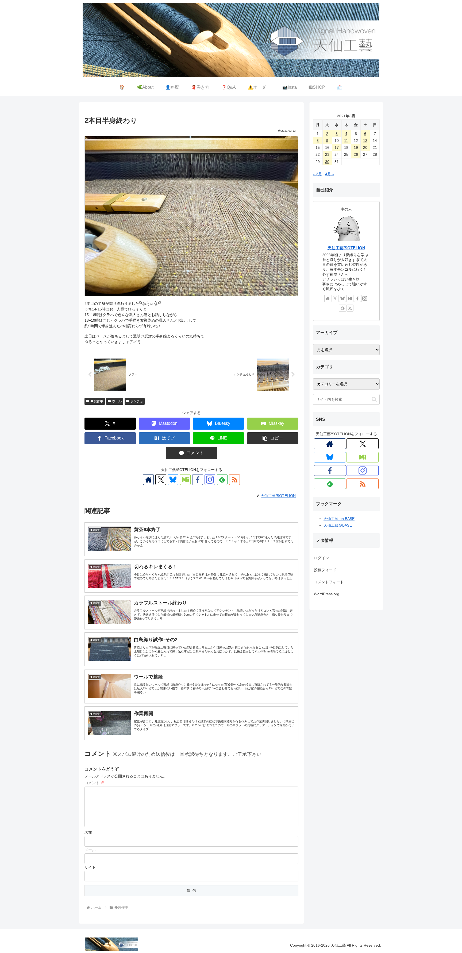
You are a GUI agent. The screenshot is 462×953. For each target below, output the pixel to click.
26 (356, 154)
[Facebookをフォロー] (197, 479)
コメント (94, 783)
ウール (117, 401)
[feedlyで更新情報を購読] (222, 479)
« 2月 (317, 174)
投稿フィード (325, 570)
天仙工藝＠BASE (338, 525)
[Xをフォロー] (160, 479)
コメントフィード (329, 582)
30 (327, 162)
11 (346, 140)
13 (365, 140)
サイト (90, 867)
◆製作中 (96, 401)
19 (356, 147)
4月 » (329, 174)
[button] (272, 438)
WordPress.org (326, 594)
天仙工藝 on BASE (339, 518)
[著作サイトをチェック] (148, 479)
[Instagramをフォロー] (210, 479)
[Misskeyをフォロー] (185, 479)
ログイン (321, 558)
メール (90, 850)
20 (365, 147)
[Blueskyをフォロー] (173, 479)
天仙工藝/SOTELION (346, 248)
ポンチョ (136, 401)
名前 (88, 832)
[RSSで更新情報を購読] (234, 479)
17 (336, 147)
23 (327, 154)
